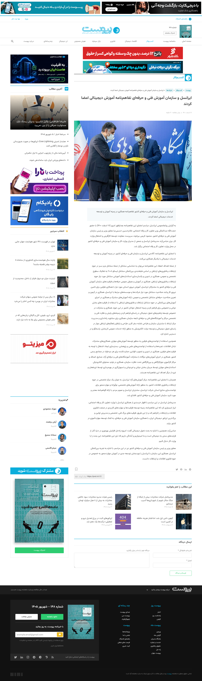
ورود (26, 18)
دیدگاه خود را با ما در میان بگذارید (137, 550)
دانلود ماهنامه (52, 616)
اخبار (159, 612)
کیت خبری (126, 646)
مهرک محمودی (49, 409)
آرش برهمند (51, 422)
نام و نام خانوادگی (185, 550)
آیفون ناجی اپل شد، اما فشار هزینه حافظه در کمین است (155, 520)
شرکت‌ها (169, 90)
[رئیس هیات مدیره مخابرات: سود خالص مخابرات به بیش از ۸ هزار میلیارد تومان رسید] (123, 509)
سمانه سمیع (50, 435)
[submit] (60, 634)
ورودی (159, 631)
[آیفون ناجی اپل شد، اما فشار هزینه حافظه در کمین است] (184, 529)
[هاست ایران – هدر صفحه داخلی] (133, 67)
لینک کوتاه (82, 476)
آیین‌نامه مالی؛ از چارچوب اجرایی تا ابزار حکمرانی (45, 153)
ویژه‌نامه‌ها (126, 631)
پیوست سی (126, 615)
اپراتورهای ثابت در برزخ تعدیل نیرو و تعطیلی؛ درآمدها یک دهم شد (96, 520)
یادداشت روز (156, 615)
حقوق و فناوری (156, 646)
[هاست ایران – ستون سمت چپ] (39, 69)
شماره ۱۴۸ (172, 27)
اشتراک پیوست (39, 550)
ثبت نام (15, 18)
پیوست (188, 90)
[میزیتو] (39, 348)
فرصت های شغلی (124, 642)
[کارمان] (39, 379)
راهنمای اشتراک (181, 18)
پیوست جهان (156, 653)
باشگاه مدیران (156, 639)
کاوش (159, 619)
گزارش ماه (157, 635)
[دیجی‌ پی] (151, 8)
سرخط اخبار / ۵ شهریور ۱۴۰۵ (53, 134)
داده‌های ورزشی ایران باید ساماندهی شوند (47, 160)
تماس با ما (126, 635)
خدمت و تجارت (155, 642)
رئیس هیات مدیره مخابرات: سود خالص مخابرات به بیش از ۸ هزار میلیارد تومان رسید (95, 500)
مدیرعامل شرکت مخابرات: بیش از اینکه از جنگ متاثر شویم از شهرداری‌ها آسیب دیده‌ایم (155, 500)
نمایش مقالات (26, 616)
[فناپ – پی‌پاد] (39, 210)
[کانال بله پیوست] (50, 8)
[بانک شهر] (133, 53)
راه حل (158, 649)
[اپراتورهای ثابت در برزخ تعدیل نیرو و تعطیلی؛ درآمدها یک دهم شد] (123, 529)
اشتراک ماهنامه (170, 33)
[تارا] (39, 179)
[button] (12, 41)
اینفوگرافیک (126, 619)
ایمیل (190, 560)
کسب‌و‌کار (178, 77)
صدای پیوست (125, 612)
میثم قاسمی (50, 448)
